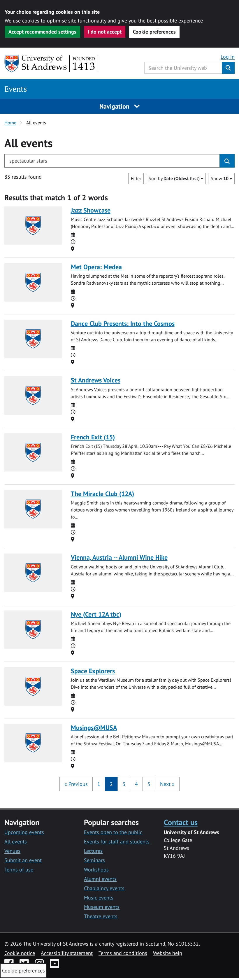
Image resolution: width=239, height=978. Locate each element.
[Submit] (227, 161)
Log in (228, 56)
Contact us (181, 822)
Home (10, 123)
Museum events (101, 907)
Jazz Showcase (90, 210)
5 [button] (148, 784)
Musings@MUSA (94, 727)
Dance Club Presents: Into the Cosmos (123, 323)
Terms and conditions (123, 953)
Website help (167, 953)
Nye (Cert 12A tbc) (96, 614)
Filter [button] (136, 178)
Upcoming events (24, 832)
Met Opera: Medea (96, 267)
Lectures (93, 851)
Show (220, 178)
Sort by (174, 178)
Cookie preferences (154, 31)
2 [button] (111, 784)
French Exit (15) (93, 437)
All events (15, 841)
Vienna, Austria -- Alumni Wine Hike (119, 557)
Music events (98, 897)
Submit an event (23, 860)
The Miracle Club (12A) (102, 494)
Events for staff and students (117, 841)
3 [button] (123, 784)
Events (15, 89)
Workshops (96, 869)
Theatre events (100, 916)
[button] (76, 784)
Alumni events (100, 879)
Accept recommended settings (42, 31)
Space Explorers (93, 671)
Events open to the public (113, 832)
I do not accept (105, 31)
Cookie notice (19, 953)
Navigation (115, 106)
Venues (12, 851)
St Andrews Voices (95, 380)
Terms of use (18, 869)
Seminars (94, 860)
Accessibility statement (67, 953)
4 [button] (136, 784)
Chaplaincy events (104, 888)
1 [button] (98, 784)
